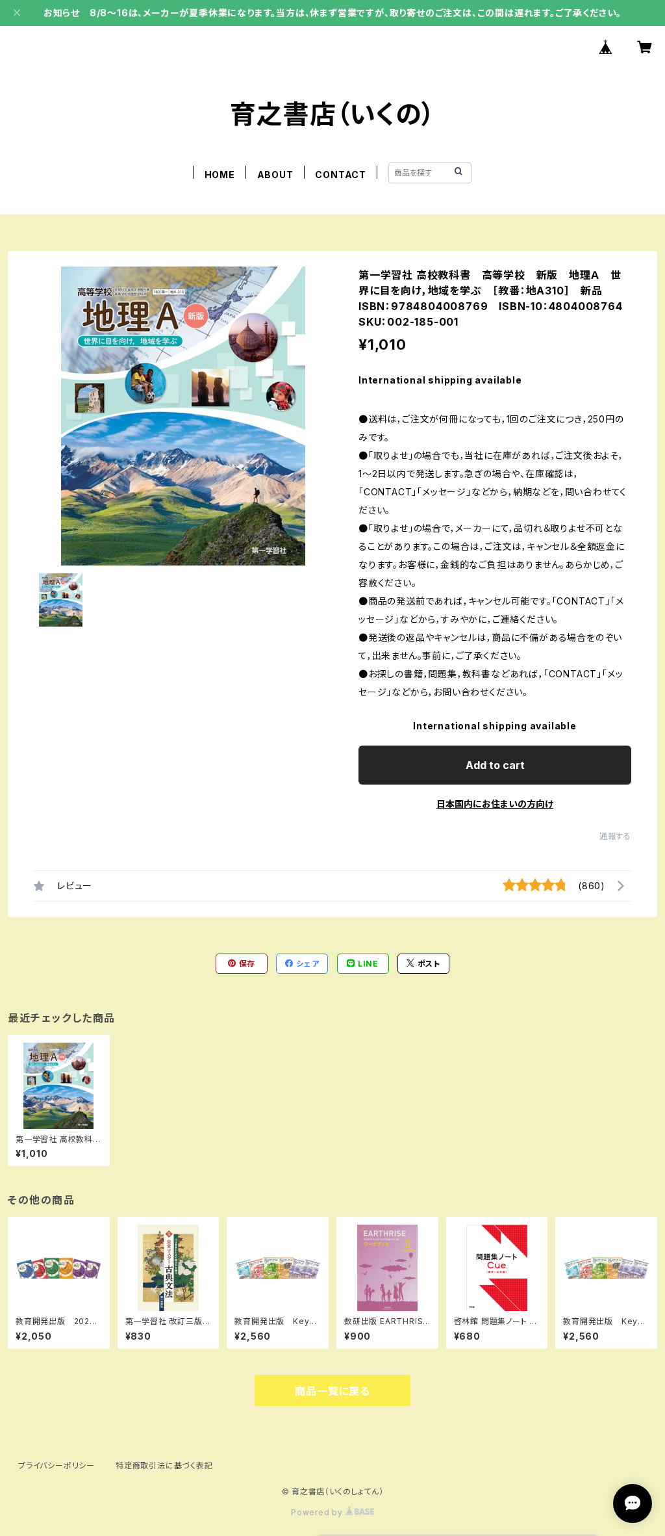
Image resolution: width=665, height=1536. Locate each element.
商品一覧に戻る (332, 1391)
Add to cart (495, 765)
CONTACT (340, 174)
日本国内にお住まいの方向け (494, 803)
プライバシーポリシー (56, 1465)
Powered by (318, 1512)
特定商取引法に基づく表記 (164, 1465)
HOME (220, 174)
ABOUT (275, 174)
